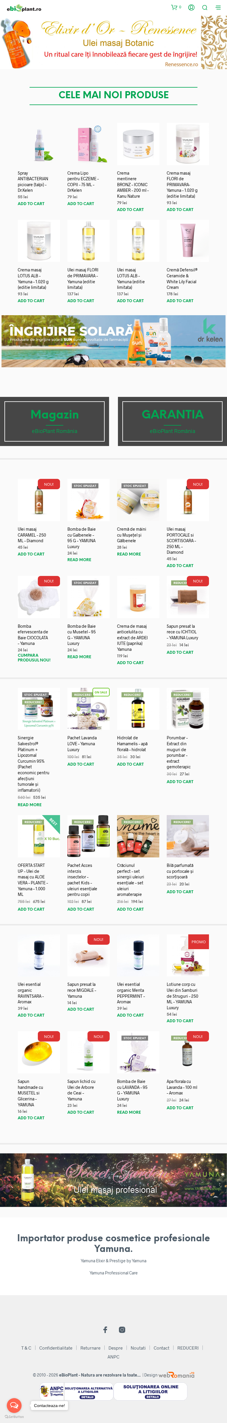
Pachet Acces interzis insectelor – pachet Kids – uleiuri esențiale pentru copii (82, 880)
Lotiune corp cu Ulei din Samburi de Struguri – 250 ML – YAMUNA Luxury (182, 996)
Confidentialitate (55, 1347)
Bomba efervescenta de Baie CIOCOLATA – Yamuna (33, 635)
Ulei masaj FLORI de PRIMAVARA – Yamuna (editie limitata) (82, 278)
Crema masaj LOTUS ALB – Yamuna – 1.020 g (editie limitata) (33, 278)
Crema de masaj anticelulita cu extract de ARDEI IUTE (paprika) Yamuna (132, 638)
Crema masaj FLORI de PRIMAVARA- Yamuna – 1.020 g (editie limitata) (182, 184)
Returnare (90, 1347)
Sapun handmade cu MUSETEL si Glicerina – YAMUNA (30, 1093)
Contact (161, 1347)
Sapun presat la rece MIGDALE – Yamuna (81, 990)
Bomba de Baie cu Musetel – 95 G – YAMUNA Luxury (81, 635)
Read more (79, 560)
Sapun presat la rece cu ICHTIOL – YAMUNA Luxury (182, 632)
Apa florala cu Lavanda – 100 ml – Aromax (182, 1087)
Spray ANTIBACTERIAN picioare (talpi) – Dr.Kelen (33, 181)
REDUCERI (188, 1347)
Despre (115, 1347)
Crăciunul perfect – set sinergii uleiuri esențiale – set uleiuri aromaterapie (130, 880)
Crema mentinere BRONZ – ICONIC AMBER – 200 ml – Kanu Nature (133, 184)
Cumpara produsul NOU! (34, 658)
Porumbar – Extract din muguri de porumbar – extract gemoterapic (179, 752)
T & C (26, 1347)
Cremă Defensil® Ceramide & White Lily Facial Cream (182, 278)
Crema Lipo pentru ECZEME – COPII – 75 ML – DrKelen (83, 181)
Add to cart (31, 204)
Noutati (138, 1347)
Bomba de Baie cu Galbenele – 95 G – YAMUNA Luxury (81, 538)
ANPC (113, 1356)
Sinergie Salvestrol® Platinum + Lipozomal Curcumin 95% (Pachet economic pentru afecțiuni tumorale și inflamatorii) (33, 763)
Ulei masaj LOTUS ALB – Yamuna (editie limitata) (131, 278)
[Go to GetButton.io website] (14, 1417)
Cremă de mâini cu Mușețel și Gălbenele (131, 535)
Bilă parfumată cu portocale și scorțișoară (180, 871)
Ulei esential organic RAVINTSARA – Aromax (31, 993)
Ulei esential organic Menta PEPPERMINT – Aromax (131, 993)
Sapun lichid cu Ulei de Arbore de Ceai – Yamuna (81, 1090)
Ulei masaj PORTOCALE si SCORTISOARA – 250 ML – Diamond (181, 541)
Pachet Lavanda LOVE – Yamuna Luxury (82, 743)
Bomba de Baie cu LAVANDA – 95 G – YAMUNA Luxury (132, 1090)
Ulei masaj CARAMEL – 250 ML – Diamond (32, 535)
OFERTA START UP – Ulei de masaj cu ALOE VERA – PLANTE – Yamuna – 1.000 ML (33, 880)
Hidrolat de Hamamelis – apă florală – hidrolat (132, 743)
